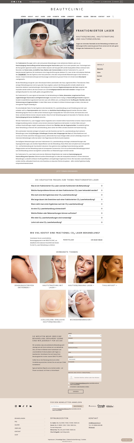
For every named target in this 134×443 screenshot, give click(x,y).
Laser (49, 16)
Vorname (70, 338)
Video (98, 72)
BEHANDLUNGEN (20, 418)
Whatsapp (92, 427)
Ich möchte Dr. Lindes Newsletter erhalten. (79, 386)
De (121, 1)
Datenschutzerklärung (81, 383)
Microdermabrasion (80, 320)
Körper (23, 16)
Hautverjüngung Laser (80, 285)
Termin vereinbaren (86, 1)
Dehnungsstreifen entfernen (24, 286)
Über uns (93, 16)
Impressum (51, 439)
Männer (78, 16)
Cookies (83, 439)
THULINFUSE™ (108, 285)
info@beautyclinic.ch (94, 423)
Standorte (116, 1)
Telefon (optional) (72, 347)
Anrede (70, 333)
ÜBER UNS (18, 428)
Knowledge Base (61, 439)
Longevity (70, 16)
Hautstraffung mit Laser (53, 286)
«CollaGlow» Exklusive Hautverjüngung (53, 321)
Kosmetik (56, 16)
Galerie (86, 16)
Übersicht (100, 69)
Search (113, 16)
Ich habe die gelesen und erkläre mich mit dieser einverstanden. (84, 384)
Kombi (63, 16)
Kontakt (98, 1)
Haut (37, 16)
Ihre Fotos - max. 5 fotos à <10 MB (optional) (79, 372)
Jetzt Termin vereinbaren (67, 171)
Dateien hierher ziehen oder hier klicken (86, 377)
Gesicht (30, 16)
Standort (70, 357)
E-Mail (69, 352)
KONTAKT (18, 431)
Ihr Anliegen (71, 362)
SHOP (16, 435)
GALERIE (17, 425)
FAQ (98, 79)
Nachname (70, 343)
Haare (43, 16)
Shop (108, 16)
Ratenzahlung (35, 1)
